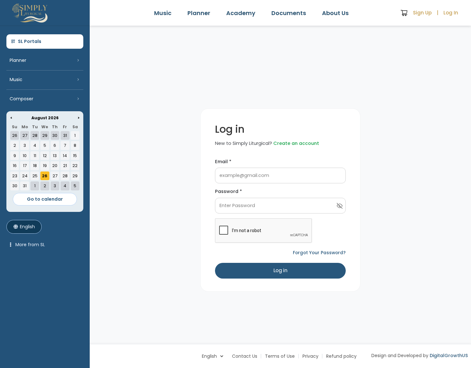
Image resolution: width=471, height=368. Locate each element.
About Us (335, 13)
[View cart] (404, 13)
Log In (450, 12)
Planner (198, 13)
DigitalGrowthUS (449, 355)
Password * (228, 191)
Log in (280, 270)
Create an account (296, 143)
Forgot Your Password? (319, 253)
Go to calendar (45, 199)
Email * (223, 161)
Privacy (310, 356)
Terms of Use (280, 356)
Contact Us (244, 356)
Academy (240, 13)
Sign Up (422, 12)
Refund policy (341, 356)
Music (162, 13)
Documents (288, 13)
